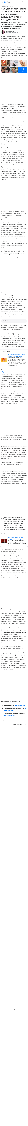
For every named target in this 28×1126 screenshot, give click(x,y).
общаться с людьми (7, 372)
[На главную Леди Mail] (8, 2)
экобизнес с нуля (20, 705)
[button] (5, 63)
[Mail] (5, 2)
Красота (12, 6)
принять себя (5, 628)
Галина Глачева (10, 31)
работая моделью (9, 715)
